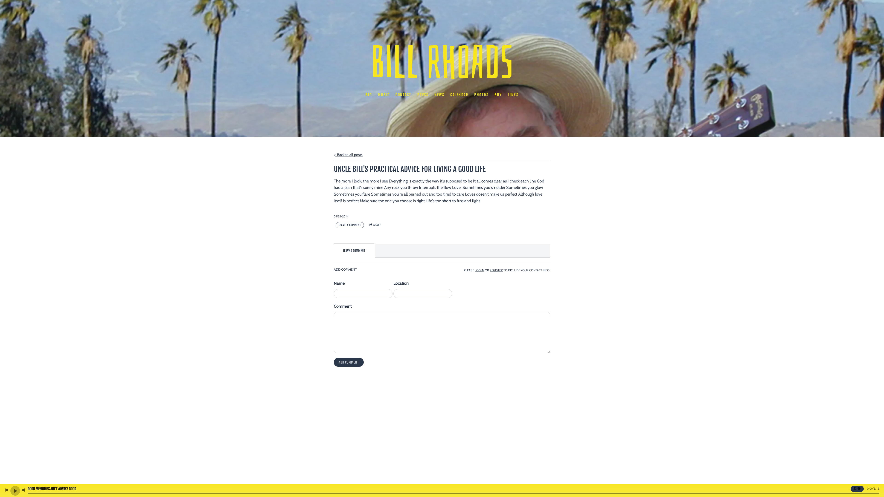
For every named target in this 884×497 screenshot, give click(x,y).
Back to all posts (349, 154)
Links (513, 94)
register (496, 270)
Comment (343, 306)
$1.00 (857, 488)
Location (401, 283)
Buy (498, 94)
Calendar (459, 94)
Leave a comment (350, 225)
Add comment (349, 362)
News (439, 94)
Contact (403, 94)
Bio (369, 94)
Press (423, 94)
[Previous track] (7, 490)
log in (479, 270)
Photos (481, 94)
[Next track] (23, 490)
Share (377, 225)
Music (384, 94)
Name (339, 283)
